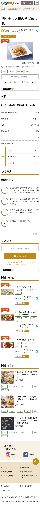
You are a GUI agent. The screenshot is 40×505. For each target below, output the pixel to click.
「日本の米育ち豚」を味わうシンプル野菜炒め (27, 313)
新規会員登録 (7, 472)
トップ (3, 9)
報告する (36, 234)
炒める (18, 317)
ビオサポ (34, 290)
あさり (18, 290)
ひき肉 (18, 343)
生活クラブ (19, 497)
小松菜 (26, 290)
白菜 (18, 293)
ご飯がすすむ (19, 321)
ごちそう (26, 346)
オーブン (18, 346)
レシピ (5, 468)
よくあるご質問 (27, 486)
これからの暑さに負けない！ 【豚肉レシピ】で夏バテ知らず (27, 399)
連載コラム (25, 468)
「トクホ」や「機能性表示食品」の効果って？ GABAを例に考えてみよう (27, 420)
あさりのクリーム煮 (24, 287)
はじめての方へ (27, 472)
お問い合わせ (7, 490)
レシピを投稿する (9, 476)
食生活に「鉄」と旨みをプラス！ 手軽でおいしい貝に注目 (27, 374)
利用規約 (6, 486)
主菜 (26, 317)
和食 (34, 317)
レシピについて (12, 9)
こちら (22, 265)
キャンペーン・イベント (29, 476)
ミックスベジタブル (28, 343)
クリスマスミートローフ (25, 340)
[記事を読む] (19, 380)
